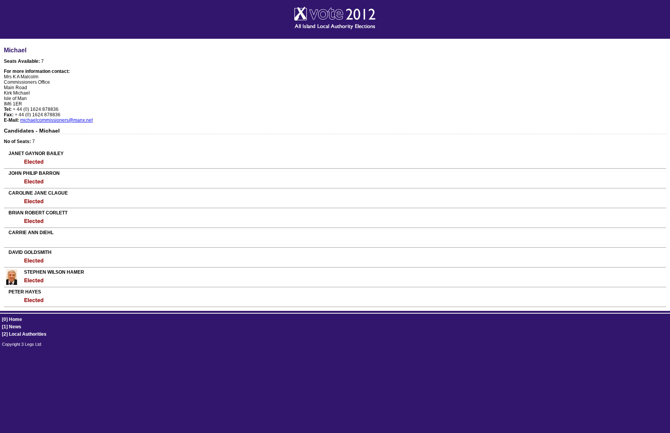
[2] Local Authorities (24, 334)
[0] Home (12, 319)
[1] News (11, 326)
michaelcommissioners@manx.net (56, 120)
